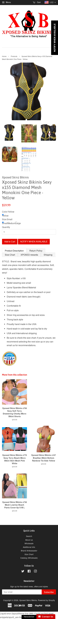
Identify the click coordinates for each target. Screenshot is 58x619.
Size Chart (10, 254)
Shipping (48, 254)
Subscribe (49, 592)
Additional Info (29, 547)
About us (29, 539)
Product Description (14, 250)
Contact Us (47, 616)
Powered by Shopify (46, 600)
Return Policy (35, 250)
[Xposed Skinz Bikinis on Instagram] (35, 571)
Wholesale (29, 543)
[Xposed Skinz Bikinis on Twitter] (22, 571)
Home (4, 56)
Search (29, 536)
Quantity (6, 227)
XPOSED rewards (29, 254)
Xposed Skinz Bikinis (28, 600)
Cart (38, 2)
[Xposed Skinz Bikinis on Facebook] (29, 571)
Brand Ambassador (29, 550)
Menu (8, 2)
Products (14, 56)
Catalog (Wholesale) (29, 557)
